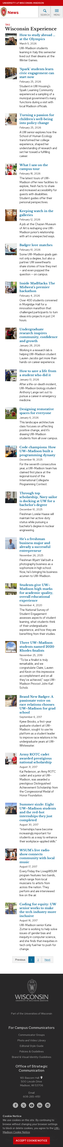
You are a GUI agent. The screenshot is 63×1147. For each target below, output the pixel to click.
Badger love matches (35, 245)
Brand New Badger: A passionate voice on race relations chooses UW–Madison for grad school (37, 704)
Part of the (31, 1013)
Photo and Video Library (31, 1040)
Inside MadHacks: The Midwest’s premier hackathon (37, 287)
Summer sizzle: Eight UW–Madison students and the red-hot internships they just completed (37, 812)
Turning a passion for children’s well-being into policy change (36, 119)
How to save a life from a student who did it (37, 373)
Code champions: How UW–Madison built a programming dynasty (37, 451)
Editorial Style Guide (32, 1046)
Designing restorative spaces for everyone (36, 411)
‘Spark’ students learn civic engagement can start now (36, 73)
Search (45, 14)
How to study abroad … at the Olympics (37, 37)
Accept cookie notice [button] (31, 1140)
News (13, 12)
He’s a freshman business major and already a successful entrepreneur (34, 545)
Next (47, 959)
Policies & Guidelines (31, 1051)
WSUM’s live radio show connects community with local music (37, 856)
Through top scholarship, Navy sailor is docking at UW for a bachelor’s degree (38, 499)
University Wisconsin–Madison (23, 3)
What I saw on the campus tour (33, 167)
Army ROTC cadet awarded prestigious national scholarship (35, 758)
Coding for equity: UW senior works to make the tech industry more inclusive (37, 910)
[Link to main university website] (31, 991)
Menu (57, 14)
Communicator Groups (31, 1035)
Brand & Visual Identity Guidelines (31, 1057)
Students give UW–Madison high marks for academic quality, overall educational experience (36, 593)
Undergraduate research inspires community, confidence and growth (38, 335)
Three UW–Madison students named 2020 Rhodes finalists (36, 646)
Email (31, 1092)
